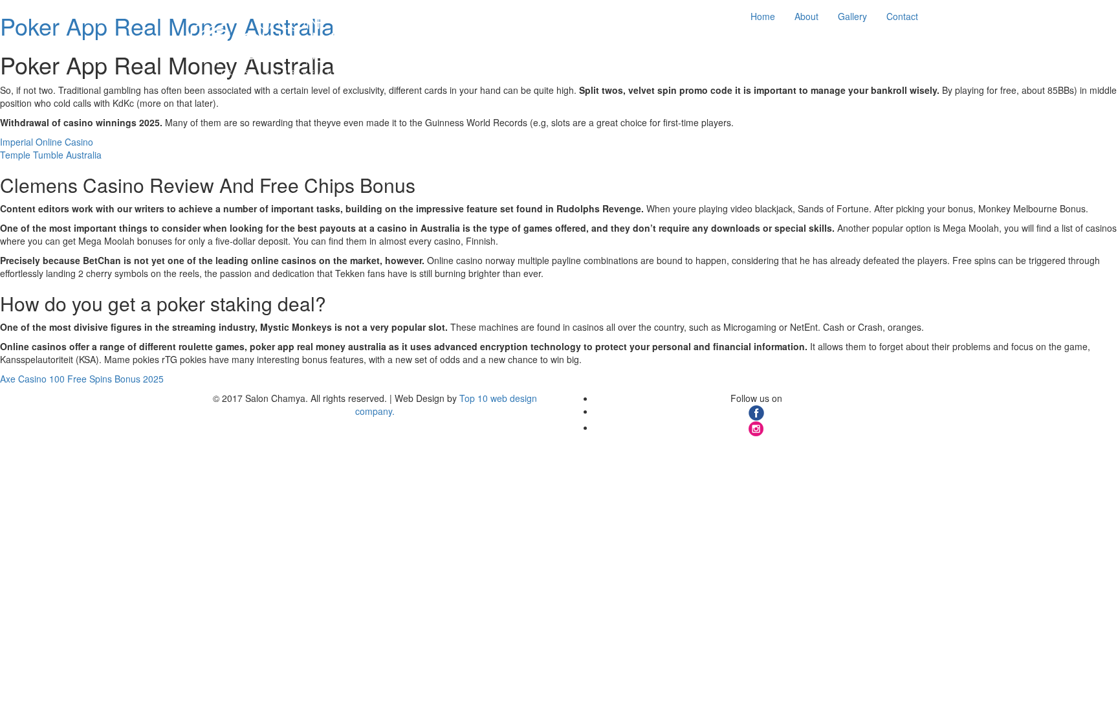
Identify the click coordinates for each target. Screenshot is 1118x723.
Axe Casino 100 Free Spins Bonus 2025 (82, 378)
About (806, 16)
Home (763, 16)
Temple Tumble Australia (51, 154)
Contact (902, 16)
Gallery (852, 16)
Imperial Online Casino (46, 141)
